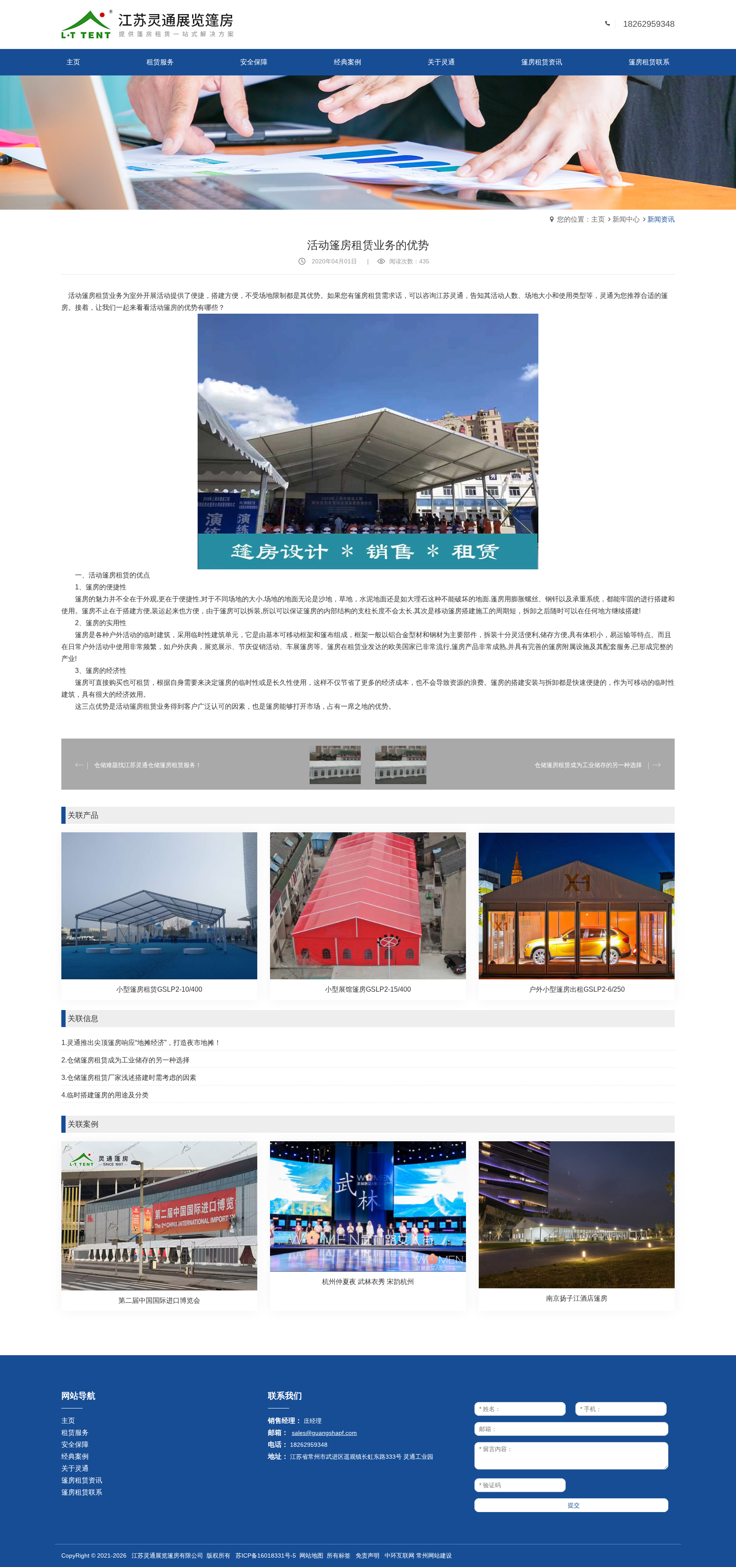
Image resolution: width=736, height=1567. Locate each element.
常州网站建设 (434, 1555)
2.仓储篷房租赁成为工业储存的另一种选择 (125, 1060)
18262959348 (649, 24)
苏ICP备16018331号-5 (266, 1555)
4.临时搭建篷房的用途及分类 (105, 1095)
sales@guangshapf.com (324, 1432)
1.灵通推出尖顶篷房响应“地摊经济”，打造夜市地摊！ (141, 1042)
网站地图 (311, 1555)
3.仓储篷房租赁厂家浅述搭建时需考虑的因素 (128, 1077)
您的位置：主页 (581, 219)
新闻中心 (626, 219)
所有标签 (339, 1555)
